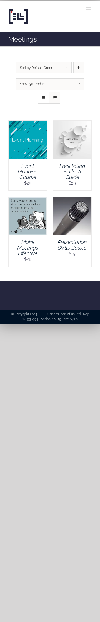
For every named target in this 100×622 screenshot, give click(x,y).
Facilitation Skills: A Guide (72, 171)
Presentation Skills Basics (72, 245)
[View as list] (54, 97)
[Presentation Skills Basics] (72, 199)
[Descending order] (78, 67)
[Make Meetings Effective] (28, 199)
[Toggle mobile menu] (89, 9)
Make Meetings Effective (27, 247)
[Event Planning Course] (28, 123)
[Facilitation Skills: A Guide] (72, 123)
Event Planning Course (28, 171)
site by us (71, 319)
